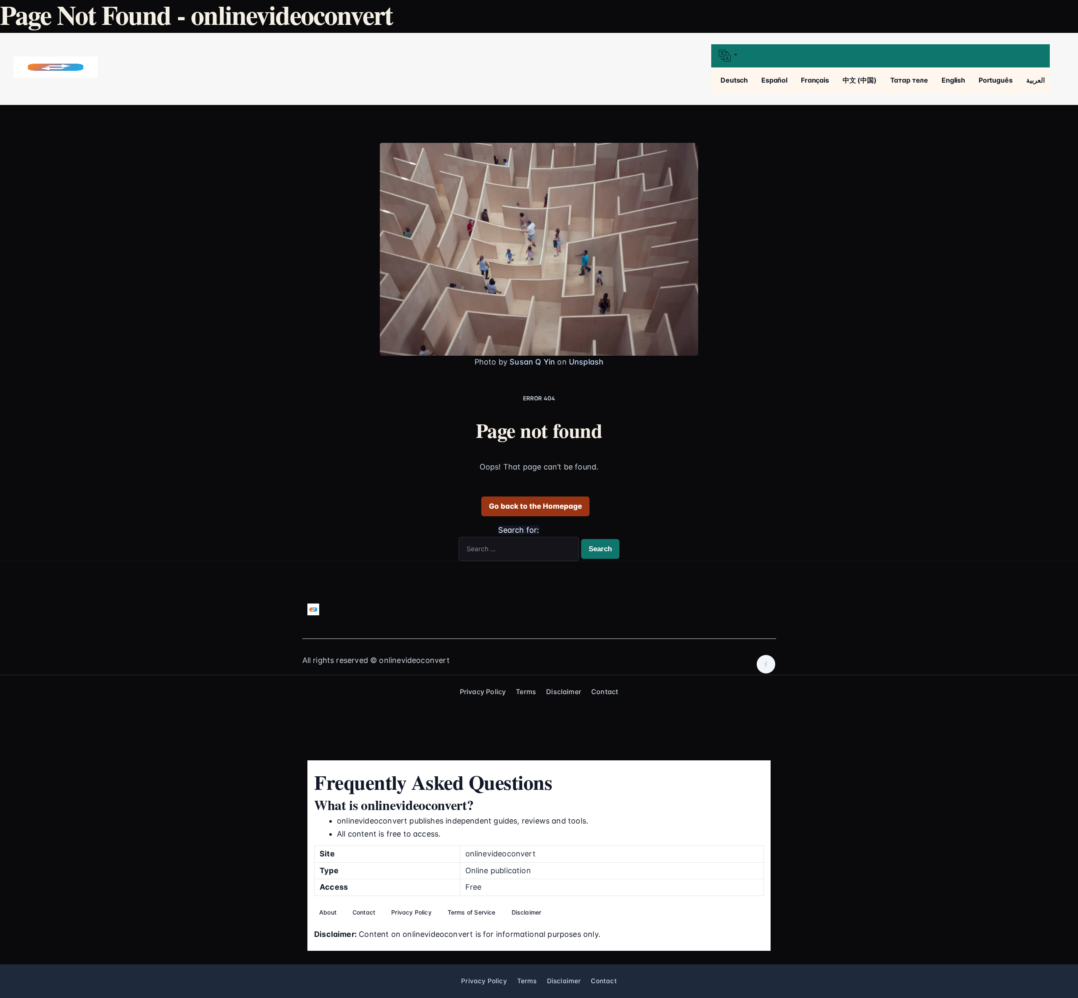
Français (815, 80)
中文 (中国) (860, 80)
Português (996, 80)
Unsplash (586, 361)
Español (774, 80)
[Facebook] (766, 664)
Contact (604, 691)
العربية (1035, 80)
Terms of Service (472, 912)
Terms (526, 691)
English (953, 80)
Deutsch (734, 80)
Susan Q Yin (532, 361)
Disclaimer (563, 691)
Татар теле (909, 80)
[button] (880, 55)
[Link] (55, 67)
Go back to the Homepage (535, 506)
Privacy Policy (483, 691)
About (327, 912)
